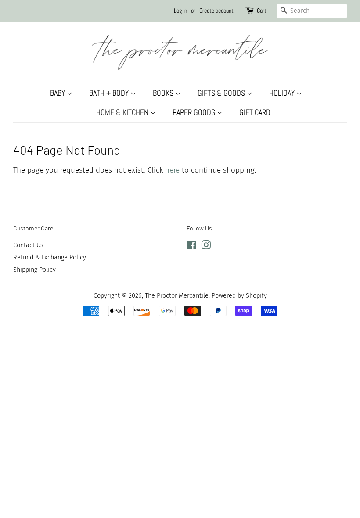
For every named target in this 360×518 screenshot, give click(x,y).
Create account (216, 10)
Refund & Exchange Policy (49, 257)
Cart (261, 10)
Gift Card (254, 112)
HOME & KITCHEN (123, 112)
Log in (180, 10)
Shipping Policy (34, 269)
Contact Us (28, 245)
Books (164, 93)
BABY (58, 93)
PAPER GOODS (195, 112)
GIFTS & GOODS (222, 93)
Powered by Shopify (239, 295)
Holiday (282, 93)
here (172, 170)
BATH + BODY (109, 93)
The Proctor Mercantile (177, 295)
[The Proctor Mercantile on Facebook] (192, 247)
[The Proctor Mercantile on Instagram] (206, 247)
